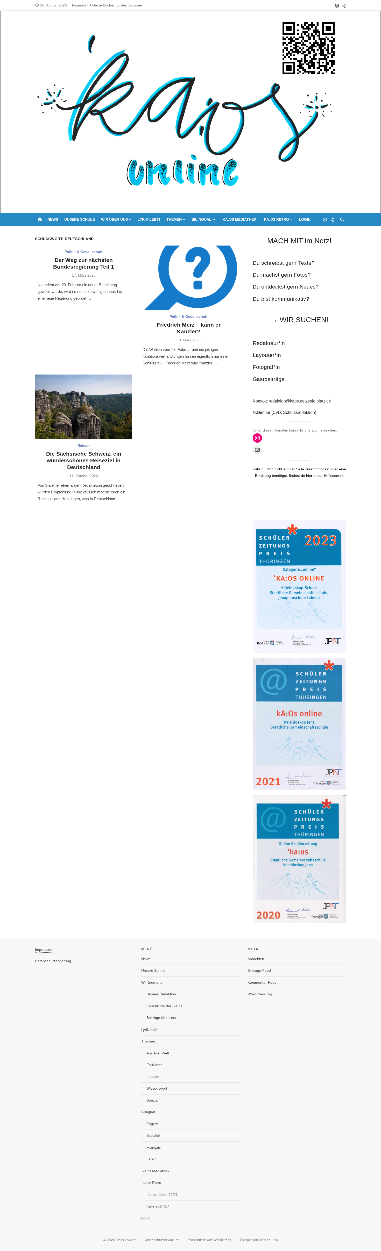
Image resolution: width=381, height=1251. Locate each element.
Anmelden (256, 959)
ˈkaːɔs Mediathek (238, 219)
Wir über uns (114, 219)
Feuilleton (154, 1065)
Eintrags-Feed (259, 970)
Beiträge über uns (161, 1018)
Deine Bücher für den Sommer (117, 5)
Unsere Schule (79, 219)
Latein (151, 1159)
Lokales (152, 1077)
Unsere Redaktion (161, 994)
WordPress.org (260, 994)
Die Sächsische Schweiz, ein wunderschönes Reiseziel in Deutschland (83, 460)
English (152, 1124)
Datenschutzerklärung (53, 961)
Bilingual (201, 219)
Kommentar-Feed (262, 982)
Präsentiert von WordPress (209, 1240)
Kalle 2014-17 (157, 1206)
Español (153, 1135)
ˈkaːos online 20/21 (162, 1194)
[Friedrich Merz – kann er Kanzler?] (188, 278)
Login (305, 219)
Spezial (152, 1100)
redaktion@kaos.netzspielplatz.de (300, 401)
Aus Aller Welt (157, 1053)
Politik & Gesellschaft (84, 252)
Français (153, 1147)
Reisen (83, 445)
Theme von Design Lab (258, 1240)
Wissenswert (156, 1088)
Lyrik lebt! (149, 219)
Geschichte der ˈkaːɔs (164, 1006)
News (52, 219)
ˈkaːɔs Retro (276, 219)
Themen (174, 219)
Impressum (44, 949)
